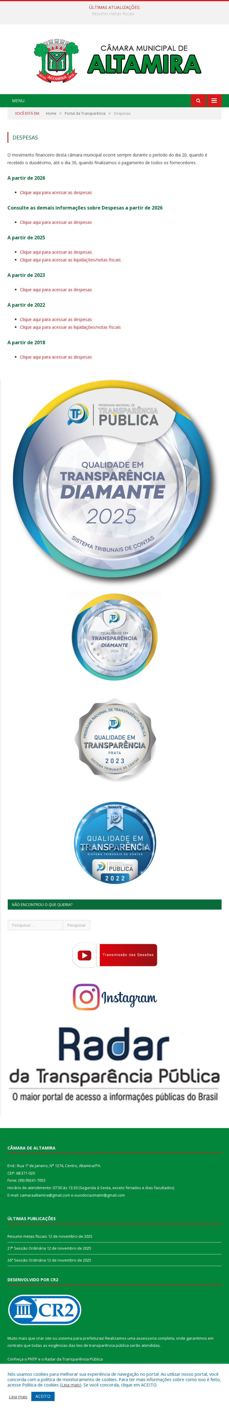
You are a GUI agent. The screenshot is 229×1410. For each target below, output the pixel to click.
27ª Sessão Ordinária (113, 13)
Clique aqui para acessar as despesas (56, 192)
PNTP (32, 1359)
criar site (44, 1338)
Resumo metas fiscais (27, 1236)
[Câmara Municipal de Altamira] (114, 59)
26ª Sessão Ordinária (26, 1260)
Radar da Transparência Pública (74, 1359)
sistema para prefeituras (80, 1338)
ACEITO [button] (42, 1396)
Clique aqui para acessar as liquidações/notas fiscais (70, 260)
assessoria (146, 1338)
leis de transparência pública (102, 1345)
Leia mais (70, 1384)
